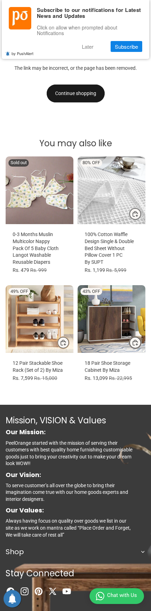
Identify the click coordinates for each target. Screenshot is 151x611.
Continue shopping (75, 93)
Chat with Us (122, 595)
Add (69, 342)
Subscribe (126, 46)
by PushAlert (22, 53)
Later (87, 46)
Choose (141, 213)
